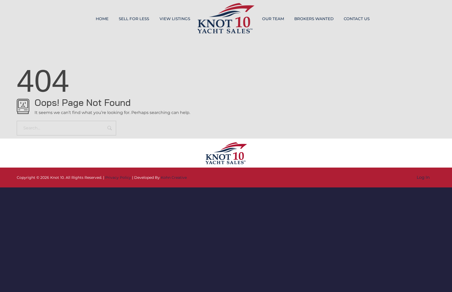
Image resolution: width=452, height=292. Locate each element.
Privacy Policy (118, 177)
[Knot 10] (226, 18)
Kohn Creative (174, 177)
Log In (423, 177)
